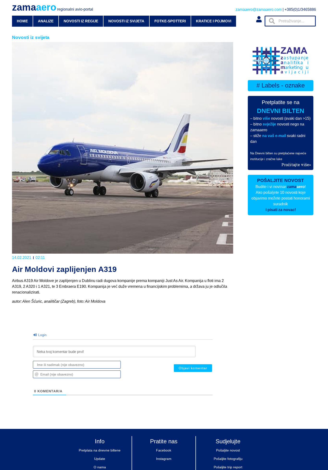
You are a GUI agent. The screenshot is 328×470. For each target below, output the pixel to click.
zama (52, 7)
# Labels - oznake (280, 85)
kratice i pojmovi (213, 21)
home (22, 21)
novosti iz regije (81, 21)
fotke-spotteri (170, 21)
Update (99, 459)
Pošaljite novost (228, 450)
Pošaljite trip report (228, 467)
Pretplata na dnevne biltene (100, 450)
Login (42, 335)
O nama (100, 467)
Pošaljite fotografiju (228, 459)
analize (46, 21)
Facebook (163, 450)
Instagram (163, 459)
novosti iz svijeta (126, 21)
